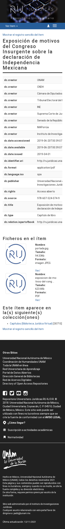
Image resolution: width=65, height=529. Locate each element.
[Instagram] (25, 392)
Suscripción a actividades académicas (30, 430)
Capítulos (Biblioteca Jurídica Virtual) (31, 323)
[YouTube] (18, 392)
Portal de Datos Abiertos (17, 372)
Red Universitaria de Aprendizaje (21, 369)
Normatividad (15, 437)
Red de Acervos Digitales (17, 380)
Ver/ (37, 270)
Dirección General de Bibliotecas (21, 376)
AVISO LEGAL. (53, 417)
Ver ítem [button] (10, 26)
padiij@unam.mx (22, 513)
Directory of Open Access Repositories (25, 383)
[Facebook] (5, 392)
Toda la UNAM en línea (15, 365)
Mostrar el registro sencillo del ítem (23, 34)
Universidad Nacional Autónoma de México (27, 358)
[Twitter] (12, 392)
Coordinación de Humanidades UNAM (24, 361)
